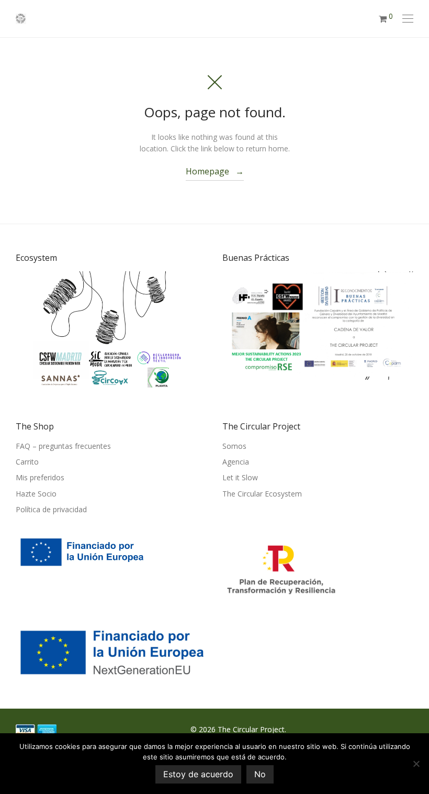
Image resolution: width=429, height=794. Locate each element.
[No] (416, 763)
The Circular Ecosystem (262, 494)
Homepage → (215, 171)
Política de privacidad (51, 509)
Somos (234, 446)
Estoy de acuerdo (198, 774)
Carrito (27, 462)
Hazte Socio (36, 494)
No (260, 774)
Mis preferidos (40, 477)
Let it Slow (240, 477)
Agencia (235, 462)
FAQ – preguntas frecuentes (63, 446)
